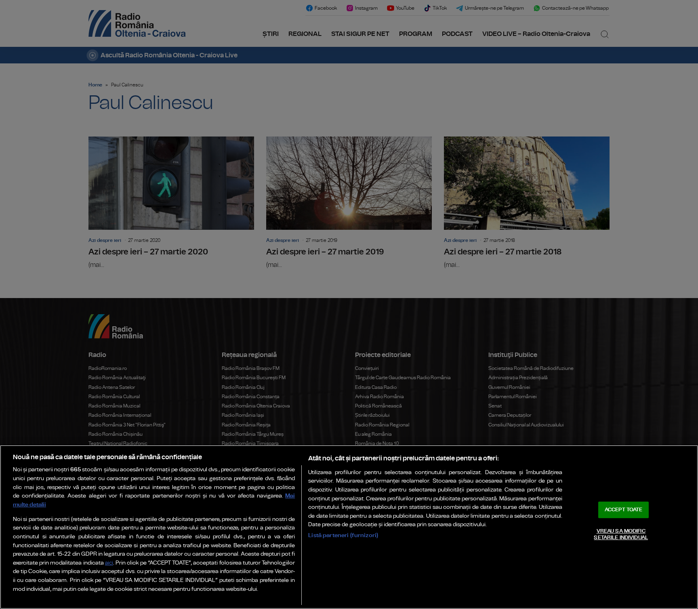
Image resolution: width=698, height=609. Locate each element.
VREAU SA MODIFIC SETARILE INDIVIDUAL (621, 534)
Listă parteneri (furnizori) (343, 535)
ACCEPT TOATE (624, 509)
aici (109, 563)
